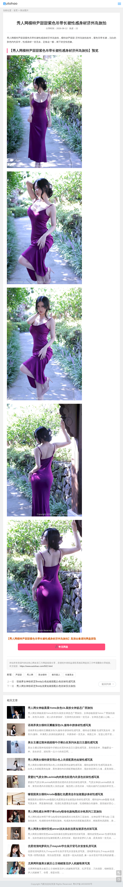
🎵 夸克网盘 (61, 647)
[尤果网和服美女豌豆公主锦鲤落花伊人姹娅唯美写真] (16, 868)
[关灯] (119, 879)
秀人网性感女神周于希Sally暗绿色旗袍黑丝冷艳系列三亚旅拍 (65, 811)
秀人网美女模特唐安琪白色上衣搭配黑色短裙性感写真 (60, 759)
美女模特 (42, 674)
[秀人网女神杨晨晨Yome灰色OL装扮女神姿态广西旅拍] (16, 712)
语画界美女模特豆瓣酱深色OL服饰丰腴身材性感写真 (59, 725)
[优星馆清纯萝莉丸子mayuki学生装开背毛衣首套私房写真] (16, 850)
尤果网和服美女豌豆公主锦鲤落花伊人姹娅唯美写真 (59, 863)
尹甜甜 (18, 674)
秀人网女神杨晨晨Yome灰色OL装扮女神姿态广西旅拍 (60, 707)
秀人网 (30, 674)
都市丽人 (56, 674)
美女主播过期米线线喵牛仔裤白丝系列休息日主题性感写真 (63, 742)
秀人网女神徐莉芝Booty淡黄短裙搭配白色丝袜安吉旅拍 (45, 686)
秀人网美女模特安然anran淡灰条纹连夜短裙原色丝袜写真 (62, 828)
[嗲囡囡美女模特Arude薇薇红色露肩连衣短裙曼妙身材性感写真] (16, 798)
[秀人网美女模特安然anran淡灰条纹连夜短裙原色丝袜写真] (16, 833)
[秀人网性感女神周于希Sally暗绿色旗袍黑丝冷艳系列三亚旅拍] (16, 816)
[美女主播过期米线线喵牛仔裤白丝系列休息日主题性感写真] (16, 747)
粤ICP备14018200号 (82, 884)
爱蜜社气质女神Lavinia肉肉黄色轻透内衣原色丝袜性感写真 (63, 777)
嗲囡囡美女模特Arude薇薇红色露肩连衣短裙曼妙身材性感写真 (65, 794)
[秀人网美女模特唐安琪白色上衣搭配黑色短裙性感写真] (16, 764)
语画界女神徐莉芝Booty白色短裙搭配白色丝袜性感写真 (45, 681)
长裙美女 (69, 674)
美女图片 (24, 10)
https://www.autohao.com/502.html (36, 666)
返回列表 (106, 684)
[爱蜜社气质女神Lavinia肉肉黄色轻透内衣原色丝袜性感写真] (16, 781)
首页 (16, 10)
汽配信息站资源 (48, 884)
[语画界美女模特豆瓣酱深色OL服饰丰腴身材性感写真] (16, 729)
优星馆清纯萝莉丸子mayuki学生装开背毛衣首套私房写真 (62, 846)
